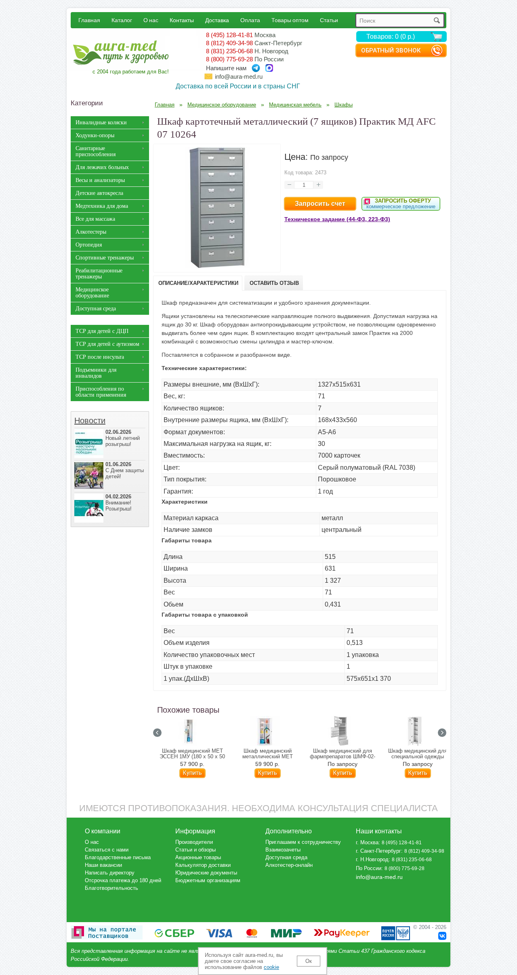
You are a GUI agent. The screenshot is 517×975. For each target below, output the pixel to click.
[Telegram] (256, 68)
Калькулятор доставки (203, 865)
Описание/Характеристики (198, 283)
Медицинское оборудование (92, 293)
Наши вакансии (103, 865)
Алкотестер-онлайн (289, 865)
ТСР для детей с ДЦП (102, 331)
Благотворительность (111, 888)
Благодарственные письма (118, 857)
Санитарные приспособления (96, 151)
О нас (150, 20)
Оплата (250, 20)
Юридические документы (206, 873)
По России (368, 868)
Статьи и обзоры (195, 850)
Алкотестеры (91, 232)
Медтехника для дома (102, 206)
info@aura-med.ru (239, 76)
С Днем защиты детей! (124, 470)
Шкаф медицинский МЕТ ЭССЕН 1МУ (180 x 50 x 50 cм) (192, 756)
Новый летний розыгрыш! (122, 438)
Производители (194, 842)
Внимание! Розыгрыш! (118, 503)
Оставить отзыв (274, 283)
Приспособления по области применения (101, 392)
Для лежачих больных (102, 167)
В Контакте (442, 936)
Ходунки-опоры (95, 135)
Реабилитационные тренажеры (99, 274)
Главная (89, 20)
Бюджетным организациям (207, 880)
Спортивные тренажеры (105, 258)
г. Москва (367, 842)
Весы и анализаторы (100, 180)
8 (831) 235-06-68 (229, 51)
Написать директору (110, 873)
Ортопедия (89, 245)
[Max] (269, 68)
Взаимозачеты (283, 850)
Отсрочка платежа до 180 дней (123, 880)
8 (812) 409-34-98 (229, 43)
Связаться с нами (106, 850)
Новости (89, 420)
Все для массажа (95, 219)
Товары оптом (290, 20)
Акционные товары (198, 857)
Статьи (329, 20)
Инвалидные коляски (101, 122)
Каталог (121, 20)
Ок (308, 961)
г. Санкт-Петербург (378, 851)
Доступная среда (96, 308)
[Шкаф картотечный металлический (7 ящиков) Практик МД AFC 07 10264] (216, 266)
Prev (157, 732)
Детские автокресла (99, 193)
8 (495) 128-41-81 (229, 34)
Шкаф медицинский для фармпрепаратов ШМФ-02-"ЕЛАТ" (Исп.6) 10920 (342, 756)
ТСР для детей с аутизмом (107, 344)
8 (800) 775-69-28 (229, 59)
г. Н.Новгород (372, 859)
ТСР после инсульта (100, 357)
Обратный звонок (390, 50)
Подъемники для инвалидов (96, 373)
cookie (271, 967)
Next (442, 732)
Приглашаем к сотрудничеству (303, 842)
